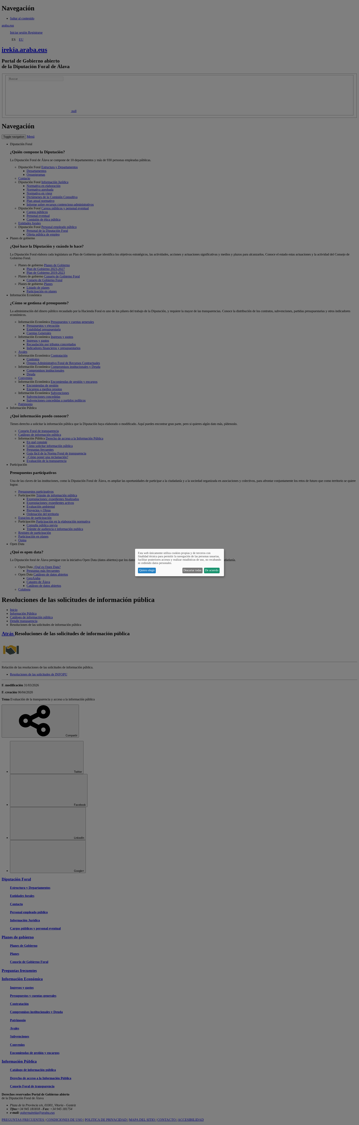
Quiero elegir (147, 570)
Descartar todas (192, 570)
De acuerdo (211, 570)
